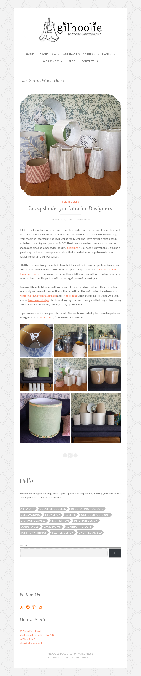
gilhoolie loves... (33, 520)
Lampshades (70, 202)
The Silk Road (70, 295)
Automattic (84, 657)
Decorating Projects (87, 508)
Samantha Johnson (46, 295)
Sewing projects (79, 526)
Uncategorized (90, 532)
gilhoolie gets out (95, 514)
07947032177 (27, 638)
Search (23, 545)
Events (70, 514)
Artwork (27, 508)
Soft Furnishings (33, 532)
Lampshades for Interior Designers (70, 208)
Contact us (90, 61)
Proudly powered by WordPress (70, 653)
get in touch (46, 317)
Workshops (51, 61)
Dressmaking (30, 514)
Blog (72, 61)
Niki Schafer (27, 295)
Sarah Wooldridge (38, 300)
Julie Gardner (83, 219)
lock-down (52, 526)
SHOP (105, 54)
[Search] (115, 553)
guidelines (72, 247)
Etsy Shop (52, 514)
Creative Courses (53, 508)
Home (30, 54)
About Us (46, 54)
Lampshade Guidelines (77, 54)
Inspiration (60, 520)
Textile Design (63, 532)
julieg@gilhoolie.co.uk (31, 642)
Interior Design (86, 520)
